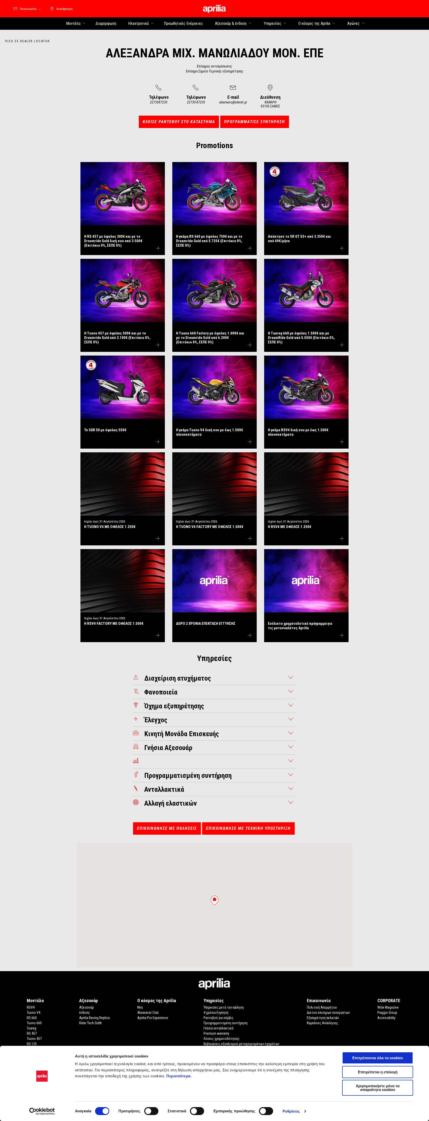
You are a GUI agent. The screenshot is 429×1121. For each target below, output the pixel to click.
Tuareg (31, 1028)
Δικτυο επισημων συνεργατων (328, 1013)
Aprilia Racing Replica (94, 1018)
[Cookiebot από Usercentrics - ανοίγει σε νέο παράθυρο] (42, 1111)
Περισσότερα (178, 1076)
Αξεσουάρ (86, 1007)
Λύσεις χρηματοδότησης (222, 1039)
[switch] (151, 1111)
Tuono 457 (34, 1039)
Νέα (140, 1007)
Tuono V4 (33, 1013)
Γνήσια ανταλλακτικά (218, 1028)
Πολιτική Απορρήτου (322, 1007)
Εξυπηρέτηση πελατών (323, 1018)
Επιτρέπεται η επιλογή (377, 1072)
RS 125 (32, 1044)
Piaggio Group (387, 1013)
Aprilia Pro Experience (152, 1018)
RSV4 (31, 1007)
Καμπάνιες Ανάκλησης (322, 1023)
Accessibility (386, 1018)
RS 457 (32, 1033)
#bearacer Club (148, 1013)
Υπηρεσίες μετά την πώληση (224, 1007)
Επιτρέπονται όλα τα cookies (377, 1058)
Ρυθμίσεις (291, 1111)
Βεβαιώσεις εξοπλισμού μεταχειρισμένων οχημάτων (241, 1044)
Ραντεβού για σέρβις (218, 1018)
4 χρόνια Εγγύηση (216, 1013)
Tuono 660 (34, 1023)
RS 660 (32, 1018)
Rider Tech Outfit (90, 1023)
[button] (214, 900)
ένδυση (84, 1013)
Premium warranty (216, 1033)
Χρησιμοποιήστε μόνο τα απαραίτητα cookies (377, 1088)
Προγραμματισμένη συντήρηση (226, 1023)
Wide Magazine (388, 1007)
